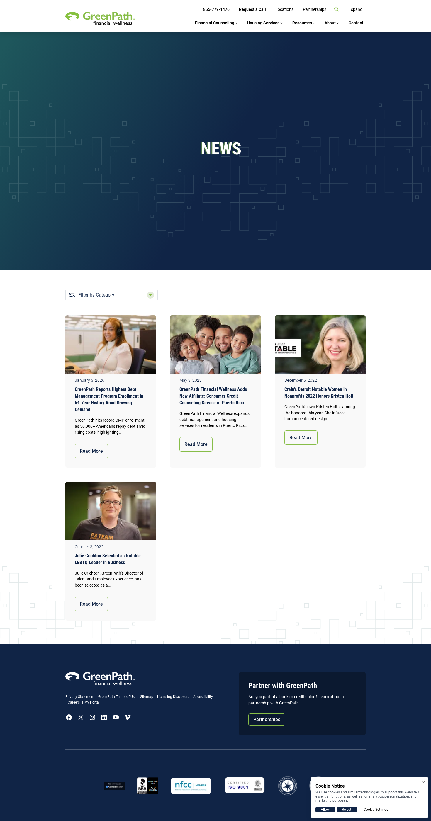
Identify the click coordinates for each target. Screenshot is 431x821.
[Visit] (245, 785)
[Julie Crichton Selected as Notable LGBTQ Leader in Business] (110, 512)
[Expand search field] (336, 9)
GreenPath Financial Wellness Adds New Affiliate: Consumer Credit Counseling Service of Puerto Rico (213, 396)
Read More (91, 451)
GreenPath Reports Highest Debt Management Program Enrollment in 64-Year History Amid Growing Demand (109, 399)
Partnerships (266, 719)
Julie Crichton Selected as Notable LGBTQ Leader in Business (108, 559)
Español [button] (356, 9)
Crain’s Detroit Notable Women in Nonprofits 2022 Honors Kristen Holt (318, 392)
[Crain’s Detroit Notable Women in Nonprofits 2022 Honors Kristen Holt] (320, 346)
